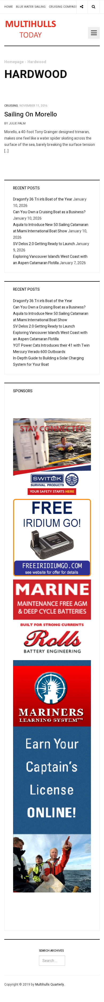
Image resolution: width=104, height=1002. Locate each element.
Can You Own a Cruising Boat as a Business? (49, 212)
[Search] (93, 7)
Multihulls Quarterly (49, 984)
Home (8, 7)
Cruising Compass (63, 7)
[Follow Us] (81, 7)
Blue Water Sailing (31, 7)
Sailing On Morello (30, 114)
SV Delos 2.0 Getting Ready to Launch (44, 244)
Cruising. (11, 106)
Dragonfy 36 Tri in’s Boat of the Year (42, 199)
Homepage (14, 62)
